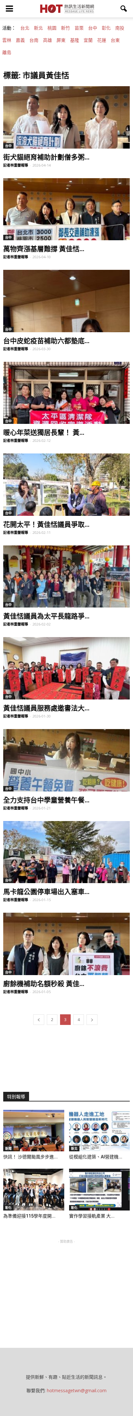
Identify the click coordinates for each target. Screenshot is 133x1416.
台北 (24, 28)
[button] (124, 8)
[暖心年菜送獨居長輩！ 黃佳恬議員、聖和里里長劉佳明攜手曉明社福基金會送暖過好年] (66, 393)
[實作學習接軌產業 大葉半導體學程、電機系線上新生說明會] (99, 1189)
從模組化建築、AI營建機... (95, 1156)
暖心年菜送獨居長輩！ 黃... (43, 431)
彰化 (106, 28)
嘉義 (20, 40)
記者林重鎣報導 (15, 165)
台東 (115, 40)
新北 (38, 28)
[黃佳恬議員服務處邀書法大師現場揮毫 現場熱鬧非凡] (66, 668)
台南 (33, 40)
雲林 (6, 40)
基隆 (74, 40)
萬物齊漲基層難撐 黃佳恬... (43, 248)
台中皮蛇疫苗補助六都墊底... (46, 340)
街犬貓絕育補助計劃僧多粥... (46, 156)
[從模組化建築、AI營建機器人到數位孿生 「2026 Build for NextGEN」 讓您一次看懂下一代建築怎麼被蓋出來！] (99, 1131)
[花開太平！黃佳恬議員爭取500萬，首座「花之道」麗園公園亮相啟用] (66, 484)
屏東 (61, 40)
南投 (119, 28)
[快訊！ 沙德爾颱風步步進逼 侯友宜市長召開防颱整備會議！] (33, 1131)
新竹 (65, 28)
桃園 (51, 28)
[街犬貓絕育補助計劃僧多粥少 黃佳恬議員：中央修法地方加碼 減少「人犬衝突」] (66, 117)
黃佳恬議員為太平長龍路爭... (46, 615)
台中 (92, 28)
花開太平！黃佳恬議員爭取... (46, 523)
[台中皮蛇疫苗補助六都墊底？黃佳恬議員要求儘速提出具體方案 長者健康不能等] (66, 301)
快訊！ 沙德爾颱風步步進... (30, 1156)
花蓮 (101, 40)
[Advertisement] (66, 1285)
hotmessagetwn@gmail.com (77, 1390)
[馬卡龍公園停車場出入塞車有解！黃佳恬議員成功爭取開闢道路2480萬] (66, 852)
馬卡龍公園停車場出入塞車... (46, 891)
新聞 (8, 1148)
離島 (6, 52)
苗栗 (79, 28)
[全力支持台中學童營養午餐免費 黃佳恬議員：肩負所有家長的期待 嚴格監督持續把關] (66, 760)
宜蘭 (88, 40)
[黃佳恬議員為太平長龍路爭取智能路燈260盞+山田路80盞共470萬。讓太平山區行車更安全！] (66, 576)
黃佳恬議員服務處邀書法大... (46, 707)
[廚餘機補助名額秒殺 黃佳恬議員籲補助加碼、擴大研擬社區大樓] (66, 944)
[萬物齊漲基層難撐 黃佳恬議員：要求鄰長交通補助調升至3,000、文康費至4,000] (66, 209)
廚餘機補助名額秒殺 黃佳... (43, 983)
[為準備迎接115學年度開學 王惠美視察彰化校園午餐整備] (33, 1189)
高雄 (47, 40)
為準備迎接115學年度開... (29, 1216)
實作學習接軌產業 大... (92, 1216)
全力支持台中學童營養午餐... (46, 799)
